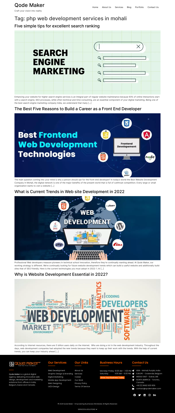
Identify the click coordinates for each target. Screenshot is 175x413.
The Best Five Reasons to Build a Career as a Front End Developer (77, 108)
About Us (106, 7)
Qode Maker (29, 5)
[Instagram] (149, 395)
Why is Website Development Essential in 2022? (61, 274)
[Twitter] (139, 395)
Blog (129, 7)
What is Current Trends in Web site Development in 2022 (69, 191)
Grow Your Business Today (112, 377)
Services (119, 7)
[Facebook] (134, 395)
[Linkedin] (144, 395)
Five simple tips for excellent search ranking (57, 25)
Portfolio (139, 7)
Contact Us (153, 7)
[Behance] (154, 395)
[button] (87, 409)
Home (95, 7)
